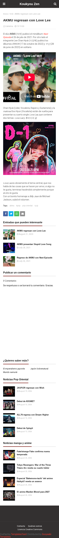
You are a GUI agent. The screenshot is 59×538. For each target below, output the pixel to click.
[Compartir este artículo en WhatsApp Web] (16, 213)
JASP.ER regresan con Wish (30, 388)
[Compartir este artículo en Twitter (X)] (11, 213)
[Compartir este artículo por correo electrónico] (22, 213)
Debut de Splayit (25, 428)
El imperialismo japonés (14, 368)
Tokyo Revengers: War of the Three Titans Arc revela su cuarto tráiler (34, 466)
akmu (12, 206)
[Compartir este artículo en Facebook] (5, 213)
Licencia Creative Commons (30, 529)
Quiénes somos (35, 526)
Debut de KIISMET (26, 401)
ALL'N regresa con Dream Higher (33, 415)
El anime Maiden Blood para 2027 (33, 492)
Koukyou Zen (29, 4)
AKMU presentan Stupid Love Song (34, 244)
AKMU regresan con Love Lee (31, 231)
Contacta (21, 526)
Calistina (9, 26)
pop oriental (27, 206)
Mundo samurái (10, 372)
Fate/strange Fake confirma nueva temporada (33, 453)
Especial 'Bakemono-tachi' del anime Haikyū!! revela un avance (35, 480)
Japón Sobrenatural (39, 368)
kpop (18, 206)
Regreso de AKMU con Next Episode (34, 257)
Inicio (5, 14)
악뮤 (11, 14)
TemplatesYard (18, 534)
